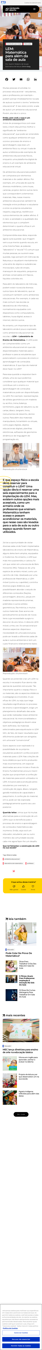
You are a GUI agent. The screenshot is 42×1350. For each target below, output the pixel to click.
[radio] (14, 888)
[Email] (21, 79)
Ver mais (21, 1114)
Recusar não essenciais (21, 1339)
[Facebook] (6, 79)
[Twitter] (14, 79)
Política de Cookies (10, 1328)
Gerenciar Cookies (21, 1333)
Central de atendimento (32, 3)
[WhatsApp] (28, 79)
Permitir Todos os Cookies (21, 1346)
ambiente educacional (11, 859)
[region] (21, 1327)
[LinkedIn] (35, 79)
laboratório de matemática (13, 863)
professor (30, 863)
